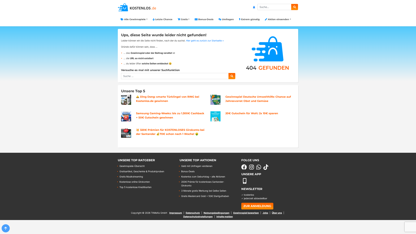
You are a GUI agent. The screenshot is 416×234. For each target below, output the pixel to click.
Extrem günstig (250, 19)
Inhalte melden (224, 216)
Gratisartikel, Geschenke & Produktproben (141, 171)
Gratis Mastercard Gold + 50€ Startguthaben (205, 196)
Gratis (184, 19)
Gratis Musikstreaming (131, 176)
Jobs (265, 212)
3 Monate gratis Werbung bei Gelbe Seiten (203, 190)
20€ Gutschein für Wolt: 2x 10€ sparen (251, 113)
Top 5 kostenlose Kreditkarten (135, 187)
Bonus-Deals (205, 19)
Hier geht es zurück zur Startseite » (205, 40)
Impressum (175, 212)
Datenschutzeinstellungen (198, 216)
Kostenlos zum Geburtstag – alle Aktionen (203, 176)
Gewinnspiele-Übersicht (132, 166)
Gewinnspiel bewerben (246, 212)
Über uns (277, 212)
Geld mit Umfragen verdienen (196, 166)
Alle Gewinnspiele (135, 19)
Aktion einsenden (278, 19)
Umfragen (227, 19)
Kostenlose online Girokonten (134, 181)
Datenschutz (193, 212)
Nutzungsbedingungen (216, 212)
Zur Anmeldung (257, 206)
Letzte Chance (163, 19)
